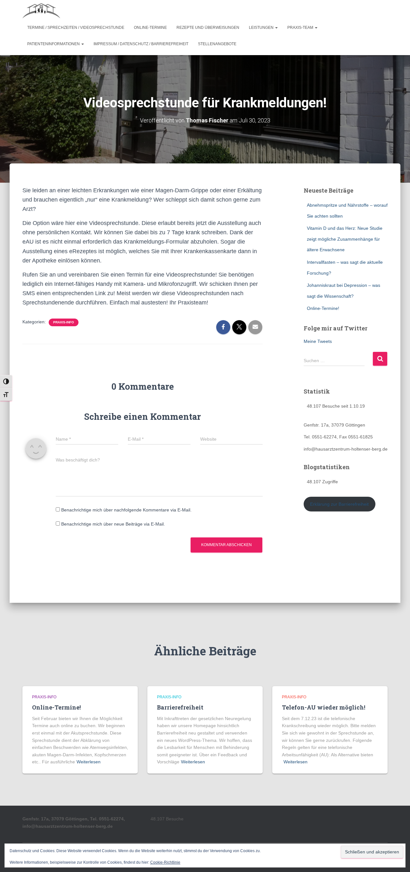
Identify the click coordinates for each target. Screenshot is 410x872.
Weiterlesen (89, 761)
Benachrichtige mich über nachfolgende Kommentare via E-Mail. (126, 509)
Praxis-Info (63, 322)
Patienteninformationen (54, 44)
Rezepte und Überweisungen (207, 27)
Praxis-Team (300, 27)
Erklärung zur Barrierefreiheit (339, 504)
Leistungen (262, 27)
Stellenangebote (217, 44)
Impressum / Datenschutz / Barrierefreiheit (141, 44)
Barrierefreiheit (180, 707)
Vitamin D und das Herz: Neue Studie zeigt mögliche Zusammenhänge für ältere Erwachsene (344, 239)
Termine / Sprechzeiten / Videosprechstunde (75, 27)
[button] (276, 27)
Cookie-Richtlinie (165, 862)
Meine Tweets (318, 341)
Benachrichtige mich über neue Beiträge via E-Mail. (113, 524)
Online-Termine (150, 27)
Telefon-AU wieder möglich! (323, 707)
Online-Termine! (323, 308)
